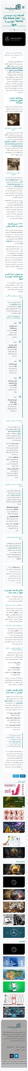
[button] (23, 776)
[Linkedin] (16, 1056)
